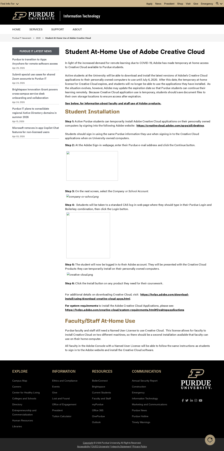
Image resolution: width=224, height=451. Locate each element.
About (77, 29)
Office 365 (97, 410)
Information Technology (82, 16)
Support (57, 29)
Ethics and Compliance (65, 380)
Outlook (96, 422)
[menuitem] (35, 51)
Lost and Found (61, 398)
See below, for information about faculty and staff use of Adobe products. (113, 103)
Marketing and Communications (149, 404)
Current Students (101, 392)
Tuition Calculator (61, 416)
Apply (149, 3)
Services (36, 29)
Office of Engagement (64, 404)
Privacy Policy (140, 446)
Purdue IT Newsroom (21, 37)
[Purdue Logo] (33, 16)
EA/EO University (100, 446)
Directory (17, 404)
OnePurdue (98, 416)
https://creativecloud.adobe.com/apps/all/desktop (170, 125)
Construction (139, 386)
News (158, 3)
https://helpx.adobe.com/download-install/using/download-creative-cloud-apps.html (127, 296)
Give (195, 3)
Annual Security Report (145, 380)
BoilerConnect (100, 380)
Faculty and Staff (101, 398)
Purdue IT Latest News (36, 51)
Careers (16, 386)
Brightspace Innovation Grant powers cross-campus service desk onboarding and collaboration (35, 93)
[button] (219, 3)
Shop (180, 3)
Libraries (17, 426)
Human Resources (22, 420)
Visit (188, 3)
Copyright (88, 442)
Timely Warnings (141, 422)
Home (16, 29)
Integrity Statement (121, 446)
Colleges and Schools (24, 398)
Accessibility (83, 446)
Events (56, 386)
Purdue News (139, 410)
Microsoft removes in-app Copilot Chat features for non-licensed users (35, 130)
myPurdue (97, 404)
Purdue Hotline (140, 416)
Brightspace (98, 386)
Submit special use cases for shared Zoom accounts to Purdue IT (33, 76)
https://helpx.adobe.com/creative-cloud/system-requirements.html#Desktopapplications (124, 310)
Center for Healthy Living (26, 392)
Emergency (207, 3)
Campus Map (19, 380)
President (169, 3)
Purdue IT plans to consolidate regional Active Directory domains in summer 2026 (34, 112)
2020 (38, 37)
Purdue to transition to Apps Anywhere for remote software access (35, 61)
